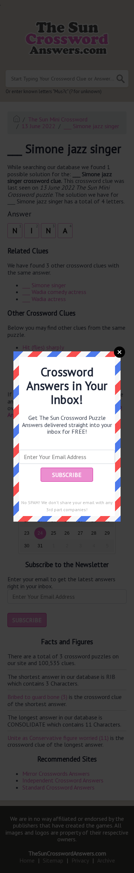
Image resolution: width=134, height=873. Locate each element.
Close (119, 352)
